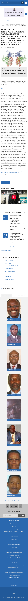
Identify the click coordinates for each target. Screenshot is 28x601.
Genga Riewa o (10, 419)
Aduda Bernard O (11, 344)
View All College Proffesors (10, 500)
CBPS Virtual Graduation (10, 281)
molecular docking (10, 174)
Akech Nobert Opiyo (11, 369)
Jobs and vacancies (14, 523)
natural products (12, 172)
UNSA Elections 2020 (10, 260)
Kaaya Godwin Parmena (12, 470)
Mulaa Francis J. (10, 319)
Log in (5, 182)
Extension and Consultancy (14, 555)
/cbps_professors (6, 295)
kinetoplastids (9, 171)
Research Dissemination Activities (14, 557)
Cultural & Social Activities (14, 550)
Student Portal (8, 276)
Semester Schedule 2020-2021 (11, 265)
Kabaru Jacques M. (11, 495)
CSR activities (14, 547)
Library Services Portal (10, 271)
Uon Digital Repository (10, 279)
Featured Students (19, 295)
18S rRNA (15, 171)
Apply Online (8, 263)
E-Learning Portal (9, 268)
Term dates (14, 526)
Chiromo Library (14, 539)
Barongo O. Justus (11, 394)
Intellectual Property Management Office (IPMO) (14, 531)
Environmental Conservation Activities (14, 552)
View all (12, 246)
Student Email (8, 273)
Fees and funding (14, 529)
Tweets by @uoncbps (6, 250)
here (2, 88)
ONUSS (6, 284)
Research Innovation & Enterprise (14, 534)
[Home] (14, 9)
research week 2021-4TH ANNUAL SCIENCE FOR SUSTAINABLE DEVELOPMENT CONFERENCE (16, 218)
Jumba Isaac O (10, 445)
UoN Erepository (14, 536)
